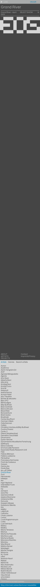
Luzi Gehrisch (6, 524)
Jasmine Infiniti (7, 495)
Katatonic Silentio (8, 505)
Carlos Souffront (8, 419)
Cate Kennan (6, 423)
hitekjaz (4, 478)
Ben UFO (4, 401)
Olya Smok (5, 575)
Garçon (4, 464)
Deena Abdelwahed (9, 433)
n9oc (3, 556)
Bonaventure (6, 413)
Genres (11, 362)
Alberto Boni (6, 380)
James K (4, 491)
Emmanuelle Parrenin (10, 448)
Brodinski (5, 417)
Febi (2, 452)
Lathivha (4, 513)
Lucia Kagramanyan (9, 519)
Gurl (3, 474)
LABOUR (4, 511)
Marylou (4, 542)
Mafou (3, 526)
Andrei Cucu (6, 386)
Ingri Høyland (6, 483)
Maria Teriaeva (7, 530)
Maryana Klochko (8, 540)
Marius (4, 532)
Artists (4, 356)
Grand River (6, 472)
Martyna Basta (7, 538)
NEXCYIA (4, 563)
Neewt (3, 560)
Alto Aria (4, 382)
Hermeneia (5, 476)
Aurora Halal (6, 394)
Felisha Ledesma (8, 456)
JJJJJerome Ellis (7, 499)
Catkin (3, 425)
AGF (3, 372)
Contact (24, 354)
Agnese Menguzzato (9, 374)
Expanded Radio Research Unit (14, 450)
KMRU (3, 509)
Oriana (4, 579)
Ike (2, 480)
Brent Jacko (6, 415)
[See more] (38, 12)
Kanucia (4, 501)
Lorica (3, 517)
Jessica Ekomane (8, 497)
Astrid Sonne (6, 392)
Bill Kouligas (6, 403)
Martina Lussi (6, 536)
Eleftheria (5, 444)
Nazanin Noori (7, 558)
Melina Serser (7, 546)
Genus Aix (5, 466)
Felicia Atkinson (7, 454)
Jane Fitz (4, 493)
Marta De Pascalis (8, 534)
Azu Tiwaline (6, 396)
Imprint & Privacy (28, 356)
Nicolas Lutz (6, 567)
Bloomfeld (5, 411)
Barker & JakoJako (8, 398)
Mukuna (4, 552)
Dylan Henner (7, 439)
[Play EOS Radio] (2, 2)
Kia (2, 507)
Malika (4, 528)
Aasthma (5, 368)
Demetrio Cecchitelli (9, 435)
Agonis (4, 376)
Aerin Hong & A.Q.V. (9, 370)
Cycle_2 (4, 431)
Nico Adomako (7, 565)
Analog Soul (6, 384)
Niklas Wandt (6, 569)
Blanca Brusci (7, 409)
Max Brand (5, 544)
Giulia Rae (5, 468)
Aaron (3, 366)
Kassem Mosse (7, 503)
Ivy (2, 489)
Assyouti (4, 390)
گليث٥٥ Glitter (6, 470)
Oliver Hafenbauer (8, 573)
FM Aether (5, 458)
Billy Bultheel (6, 405)
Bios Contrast (6, 407)
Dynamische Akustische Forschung (16, 442)
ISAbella (4, 487)
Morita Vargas (7, 550)
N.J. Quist (4, 554)
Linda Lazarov (7, 515)
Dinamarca (5, 437)
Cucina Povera (7, 429)
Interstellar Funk (8, 485)
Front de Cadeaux (8, 462)
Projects (5, 358)
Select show (26, 12)
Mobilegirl (5, 548)
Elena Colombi (7, 446)
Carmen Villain (7, 421)
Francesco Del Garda (10, 460)
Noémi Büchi (6, 571)
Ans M (3, 388)
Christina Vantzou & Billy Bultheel (15, 427)
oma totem (5, 577)
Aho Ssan (5, 378)
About (4, 354)
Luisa (3, 521)
